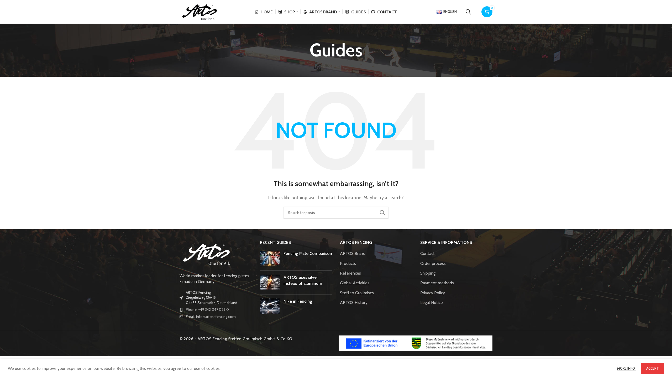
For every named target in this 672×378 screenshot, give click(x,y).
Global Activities (354, 282)
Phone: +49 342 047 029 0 (207, 309)
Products (348, 263)
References (350, 273)
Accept (652, 368)
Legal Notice (431, 302)
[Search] (468, 12)
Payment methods (437, 282)
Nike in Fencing (298, 301)
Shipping (427, 273)
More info (626, 368)
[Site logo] (199, 11)
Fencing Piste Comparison (308, 253)
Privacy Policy (432, 292)
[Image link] (206, 253)
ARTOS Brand (352, 253)
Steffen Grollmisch (357, 292)
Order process (433, 263)
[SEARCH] (382, 213)
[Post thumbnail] (270, 258)
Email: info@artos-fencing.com (211, 316)
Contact (427, 253)
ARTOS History (354, 302)
